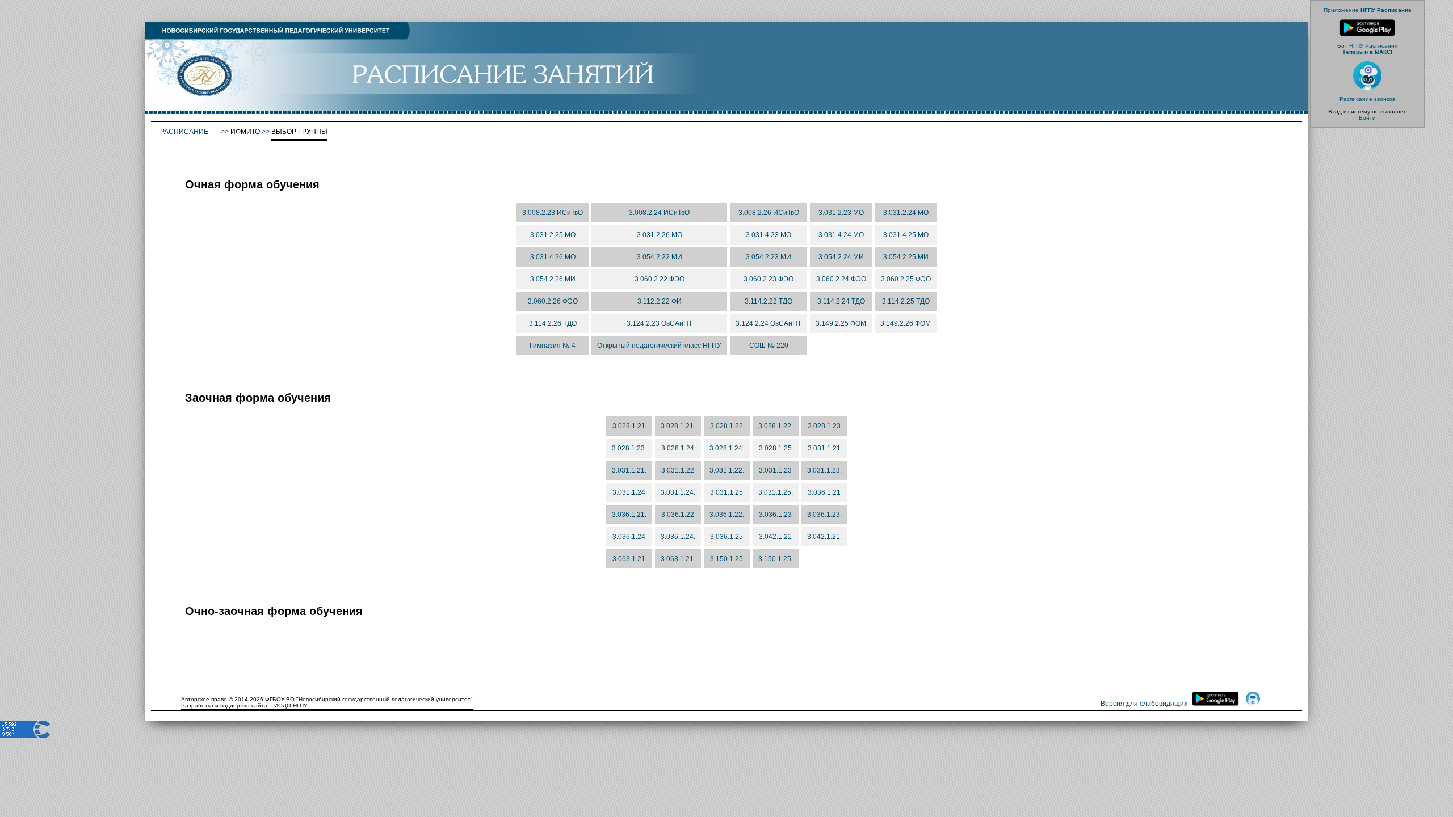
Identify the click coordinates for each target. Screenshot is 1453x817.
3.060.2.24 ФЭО (841, 279)
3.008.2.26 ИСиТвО (768, 213)
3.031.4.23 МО (768, 235)
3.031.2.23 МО (841, 213)
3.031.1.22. (726, 470)
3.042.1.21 (775, 537)
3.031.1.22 (677, 470)
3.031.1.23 (775, 470)
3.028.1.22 (726, 426)
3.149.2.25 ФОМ (841, 323)
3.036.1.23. (824, 515)
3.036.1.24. (678, 537)
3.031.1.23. (824, 470)
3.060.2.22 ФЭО (659, 279)
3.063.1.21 (628, 559)
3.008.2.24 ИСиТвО (659, 213)
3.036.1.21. (629, 515)
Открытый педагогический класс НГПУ (659, 345)
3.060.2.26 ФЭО (553, 301)
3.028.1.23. (629, 448)
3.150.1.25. (775, 559)
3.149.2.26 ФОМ (905, 323)
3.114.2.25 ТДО (906, 301)
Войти (1367, 118)
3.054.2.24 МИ (841, 257)
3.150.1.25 (726, 559)
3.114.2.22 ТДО (768, 301)
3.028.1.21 (628, 426)
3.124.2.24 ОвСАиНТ (768, 323)
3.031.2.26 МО (659, 235)
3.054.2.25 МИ (906, 257)
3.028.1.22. (775, 426)
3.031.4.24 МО (841, 235)
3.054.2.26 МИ (553, 279)
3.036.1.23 (775, 515)
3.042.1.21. (824, 537)
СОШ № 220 (768, 345)
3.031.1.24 (628, 492)
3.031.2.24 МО (906, 213)
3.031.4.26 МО (553, 257)
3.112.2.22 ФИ (659, 301)
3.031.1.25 (726, 492)
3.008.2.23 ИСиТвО (552, 213)
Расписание (185, 132)
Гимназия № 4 (553, 345)
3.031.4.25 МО (906, 235)
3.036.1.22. (726, 515)
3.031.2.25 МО (553, 235)
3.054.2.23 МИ (768, 257)
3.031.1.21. (629, 470)
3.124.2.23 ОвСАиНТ (659, 323)
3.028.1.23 (824, 426)
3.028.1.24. (726, 448)
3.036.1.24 (628, 537)
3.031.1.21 (824, 448)
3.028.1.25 (775, 448)
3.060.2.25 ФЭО (906, 279)
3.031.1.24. (678, 492)
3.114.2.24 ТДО (841, 301)
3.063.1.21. (678, 559)
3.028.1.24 (677, 448)
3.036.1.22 (677, 515)
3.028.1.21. (678, 426)
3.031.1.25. (775, 492)
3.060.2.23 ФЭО (768, 279)
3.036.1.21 (824, 492)
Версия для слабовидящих (1144, 703)
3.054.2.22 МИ (659, 257)
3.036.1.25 (726, 537)
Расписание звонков (1367, 99)
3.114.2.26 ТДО (553, 323)
